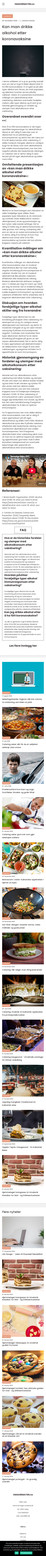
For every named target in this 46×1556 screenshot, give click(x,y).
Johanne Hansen (28, 20)
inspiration (6, 693)
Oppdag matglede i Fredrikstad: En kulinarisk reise (19, 1103)
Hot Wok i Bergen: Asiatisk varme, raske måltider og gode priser (21, 926)
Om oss (23, 1537)
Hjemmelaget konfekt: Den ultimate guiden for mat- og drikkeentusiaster (22, 1389)
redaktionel (7, 16)
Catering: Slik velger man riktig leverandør (22, 969)
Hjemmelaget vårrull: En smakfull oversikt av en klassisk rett (22, 1435)
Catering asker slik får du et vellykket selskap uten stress (20, 746)
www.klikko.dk (25, 1516)
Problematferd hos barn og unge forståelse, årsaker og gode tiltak (18, 791)
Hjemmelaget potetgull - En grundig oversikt (19, 1480)
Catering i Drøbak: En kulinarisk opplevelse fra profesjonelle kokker (22, 1013)
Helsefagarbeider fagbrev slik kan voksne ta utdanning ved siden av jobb (22, 701)
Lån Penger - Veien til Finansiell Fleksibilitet (22, 1254)
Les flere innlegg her (23, 646)
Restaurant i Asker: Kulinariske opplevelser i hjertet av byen (23, 881)
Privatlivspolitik (26, 1553)
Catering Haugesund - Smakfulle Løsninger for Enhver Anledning (22, 1058)
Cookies (23, 1540)
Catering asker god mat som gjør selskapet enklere (18, 836)
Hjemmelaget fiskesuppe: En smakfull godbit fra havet (20, 1344)
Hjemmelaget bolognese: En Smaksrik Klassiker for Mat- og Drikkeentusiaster (21, 1194)
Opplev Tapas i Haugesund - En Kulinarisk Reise (22, 1149)
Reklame (23, 1534)
